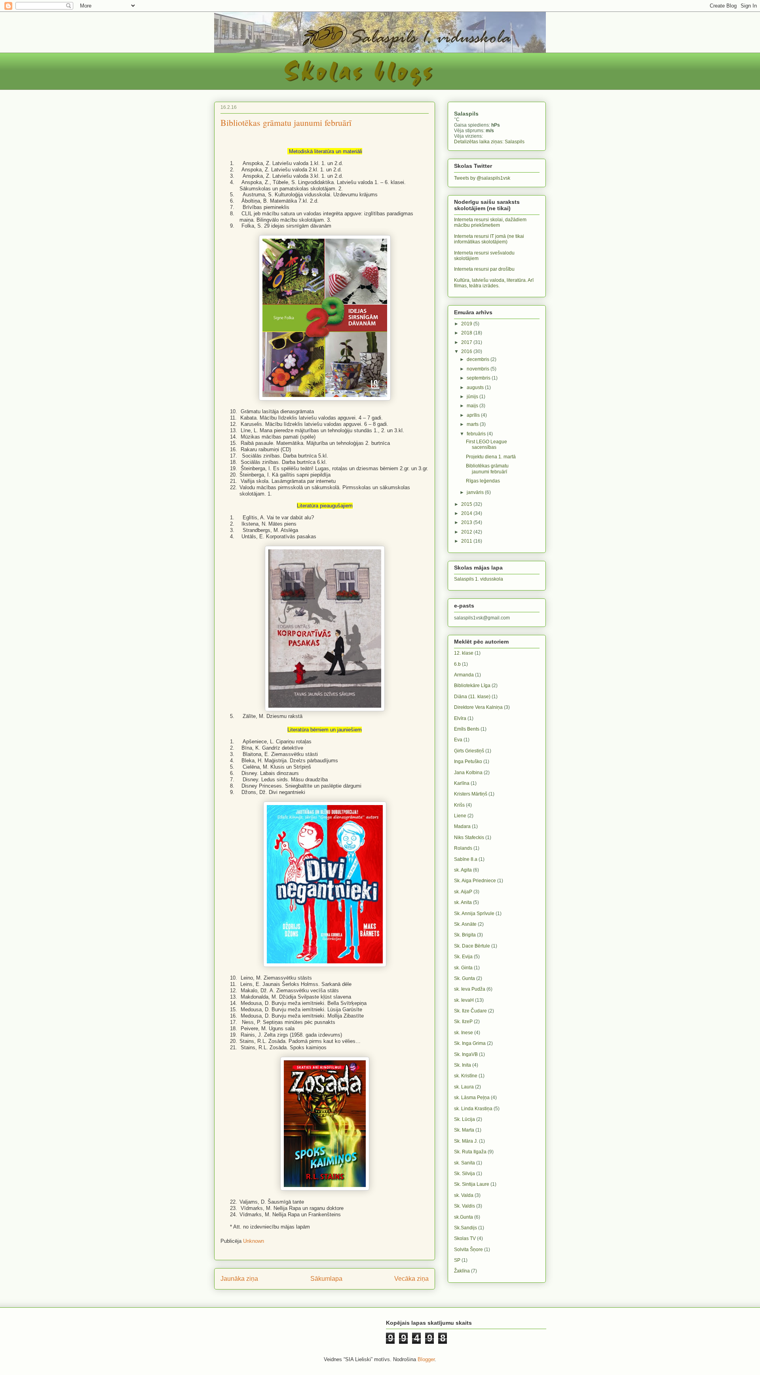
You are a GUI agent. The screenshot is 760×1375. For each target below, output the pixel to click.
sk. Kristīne (465, 1076)
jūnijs (473, 396)
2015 (467, 504)
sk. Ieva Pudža (469, 989)
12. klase (463, 653)
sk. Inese (463, 1032)
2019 (467, 324)
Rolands (463, 848)
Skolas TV (465, 1238)
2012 (467, 532)
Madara (462, 826)
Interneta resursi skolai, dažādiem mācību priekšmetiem (490, 222)
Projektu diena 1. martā (491, 457)
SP (457, 1260)
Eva (458, 740)
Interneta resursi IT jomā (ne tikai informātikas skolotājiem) (489, 239)
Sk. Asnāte (465, 924)
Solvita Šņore (468, 1249)
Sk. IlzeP (463, 1021)
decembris (478, 359)
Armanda (464, 675)
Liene (460, 816)
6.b (457, 664)
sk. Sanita (464, 1163)
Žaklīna (462, 1271)
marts (473, 424)
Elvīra (460, 718)
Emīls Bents (466, 729)
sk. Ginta (463, 967)
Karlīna (461, 783)
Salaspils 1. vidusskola (478, 579)
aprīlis (474, 415)
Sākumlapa (326, 1278)
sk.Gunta (463, 1217)
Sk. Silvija (464, 1173)
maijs (473, 405)
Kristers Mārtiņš (470, 794)
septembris (479, 378)
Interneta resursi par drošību (484, 269)
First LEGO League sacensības (486, 444)
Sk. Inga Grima (470, 1043)
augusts (476, 387)
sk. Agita (463, 870)
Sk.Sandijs (465, 1228)
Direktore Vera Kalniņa (478, 707)
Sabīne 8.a (465, 859)
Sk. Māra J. (466, 1141)
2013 (467, 522)
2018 (467, 333)
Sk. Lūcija (464, 1119)
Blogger (426, 1359)
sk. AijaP (463, 892)
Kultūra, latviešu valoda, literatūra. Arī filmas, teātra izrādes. (494, 283)
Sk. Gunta (464, 978)
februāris (477, 434)
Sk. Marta (464, 1130)
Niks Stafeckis (469, 837)
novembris (478, 369)
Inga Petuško (468, 761)
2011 (467, 541)
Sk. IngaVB (466, 1054)
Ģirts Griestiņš (469, 751)
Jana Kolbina (468, 772)
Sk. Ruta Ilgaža (470, 1152)
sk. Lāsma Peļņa (472, 1097)
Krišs (459, 805)
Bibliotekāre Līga (472, 685)
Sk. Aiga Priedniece (475, 880)
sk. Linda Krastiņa (473, 1108)
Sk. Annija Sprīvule (474, 913)
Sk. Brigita (465, 935)
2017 (467, 342)
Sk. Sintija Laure (471, 1184)
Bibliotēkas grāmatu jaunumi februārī (487, 468)
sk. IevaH (464, 1000)
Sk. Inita (462, 1065)
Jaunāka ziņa (239, 1278)
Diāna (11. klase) (472, 696)
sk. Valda (463, 1195)
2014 (467, 513)
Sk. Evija (463, 956)
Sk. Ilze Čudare (470, 1011)
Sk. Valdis (464, 1206)
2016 (467, 351)
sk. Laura (464, 1087)
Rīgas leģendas (483, 481)
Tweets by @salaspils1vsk (482, 178)
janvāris (476, 492)
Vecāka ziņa (411, 1278)
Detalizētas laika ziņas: (489, 141)
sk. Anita (463, 902)
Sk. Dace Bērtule (472, 946)
